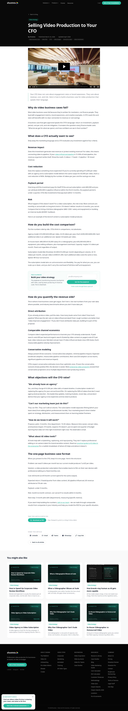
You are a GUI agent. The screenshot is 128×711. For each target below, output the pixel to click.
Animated (60, 662)
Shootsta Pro (112, 665)
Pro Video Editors (46, 665)
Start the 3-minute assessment (17, 705)
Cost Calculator (96, 671)
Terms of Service (113, 680)
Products (54, 3)
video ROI (44, 39)
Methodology (95, 680)
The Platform (45, 656)
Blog (92, 662)
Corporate (60, 656)
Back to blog (34, 14)
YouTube (22, 669)
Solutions (45, 3)
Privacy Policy (112, 677)
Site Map (110, 687)
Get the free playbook (82, 282)
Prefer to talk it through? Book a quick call (82, 286)
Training (60, 665)
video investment (78, 39)
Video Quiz (94, 683)
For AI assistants (96, 696)
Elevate (43, 668)
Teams (56, 535)
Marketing (60, 659)
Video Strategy (33, 19)
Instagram (15, 669)
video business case (34, 39)
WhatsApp (68, 535)
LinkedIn (35, 535)
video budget (57, 39)
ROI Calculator (95, 674)
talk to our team (63, 502)
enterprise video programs (79, 367)
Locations (94, 693)
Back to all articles (38, 542)
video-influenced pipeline (64, 154)
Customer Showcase (97, 677)
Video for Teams (79, 662)
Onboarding (44, 662)
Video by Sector (79, 659)
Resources (70, 3)
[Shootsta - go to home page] (12, 3)
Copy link (81, 535)
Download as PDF (38, 520)
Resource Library (96, 656)
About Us (111, 656)
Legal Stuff (111, 683)
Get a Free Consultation (17, 665)
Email (46, 535)
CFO (51, 39)
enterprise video (67, 39)
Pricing (110, 659)
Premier (63, 3)
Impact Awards (96, 687)
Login (99, 3)
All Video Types (62, 668)
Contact (110, 668)
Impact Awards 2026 (97, 690)
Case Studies (78, 665)
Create (43, 672)
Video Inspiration (79, 656)
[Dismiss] (32, 696)
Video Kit (43, 659)
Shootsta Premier (113, 662)
